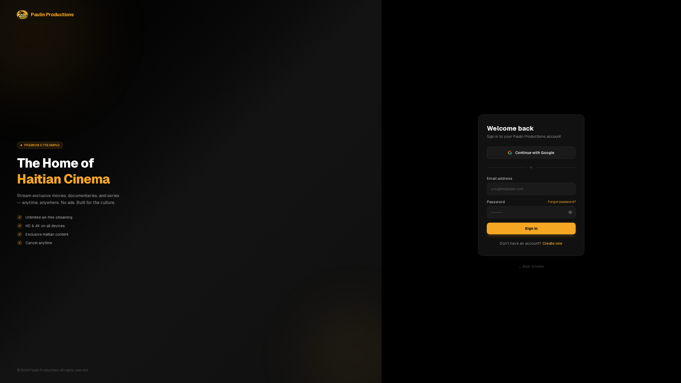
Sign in (531, 228)
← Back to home (531, 266)
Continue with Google (534, 152)
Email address (499, 178)
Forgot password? (562, 202)
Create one (552, 243)
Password (496, 201)
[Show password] (570, 212)
